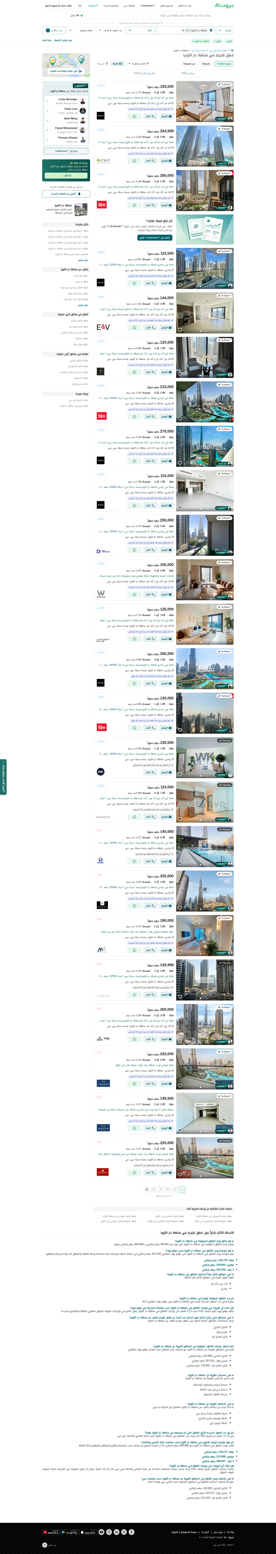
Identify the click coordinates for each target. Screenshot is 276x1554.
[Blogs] (93, 6)
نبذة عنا (230, 1532)
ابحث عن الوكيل (184, 6)
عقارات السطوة (81, 378)
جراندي (191, 73)
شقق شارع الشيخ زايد (78, 327)
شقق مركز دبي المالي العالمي (74, 333)
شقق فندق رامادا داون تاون (76, 299)
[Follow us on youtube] (101, 1532)
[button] (225, 30)
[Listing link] (164, 101)
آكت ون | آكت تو (147, 73)
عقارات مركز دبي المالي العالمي (74, 372)
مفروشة (206, 63)
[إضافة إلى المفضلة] (179, 118)
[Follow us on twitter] (124, 1532)
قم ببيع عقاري (166, 6)
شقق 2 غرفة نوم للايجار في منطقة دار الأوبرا (68, 237)
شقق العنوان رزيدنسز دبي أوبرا (74, 288)
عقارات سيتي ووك (80, 384)
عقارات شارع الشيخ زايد (78, 366)
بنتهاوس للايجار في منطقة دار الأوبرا (71, 254)
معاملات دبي (129, 6)
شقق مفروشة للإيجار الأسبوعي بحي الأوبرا (213, 1221)
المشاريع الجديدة (111, 6)
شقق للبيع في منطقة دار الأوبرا (74, 406)
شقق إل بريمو (81, 282)
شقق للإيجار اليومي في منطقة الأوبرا (119, 1216)
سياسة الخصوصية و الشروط (184, 1532)
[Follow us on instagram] (109, 1532)
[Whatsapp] (134, 116)
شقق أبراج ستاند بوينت (78, 294)
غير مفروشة (189, 63)
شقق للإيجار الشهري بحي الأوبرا (169, 1216)
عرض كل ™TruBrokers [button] (66, 151)
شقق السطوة (81, 339)
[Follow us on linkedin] (116, 1532)
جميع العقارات (224, 63)
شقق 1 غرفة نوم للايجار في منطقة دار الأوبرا (68, 231)
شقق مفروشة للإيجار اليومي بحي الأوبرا (118, 1221)
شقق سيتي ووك (80, 345)
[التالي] (146, 1189)
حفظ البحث (47, 40)
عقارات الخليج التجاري (79, 361)
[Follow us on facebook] (131, 1532)
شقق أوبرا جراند (81, 276)
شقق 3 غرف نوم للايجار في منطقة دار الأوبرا (68, 243)
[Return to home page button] (224, 5)
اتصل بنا (205, 1532)
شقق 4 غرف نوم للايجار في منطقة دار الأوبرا (68, 249)
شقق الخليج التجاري (79, 321)
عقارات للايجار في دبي (78, 400)
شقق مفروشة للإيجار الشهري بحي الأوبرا (165, 1221)
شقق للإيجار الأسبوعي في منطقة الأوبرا (214, 1216)
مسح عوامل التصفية (63, 40)
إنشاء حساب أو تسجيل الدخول (58, 6)
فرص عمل (218, 1532)
